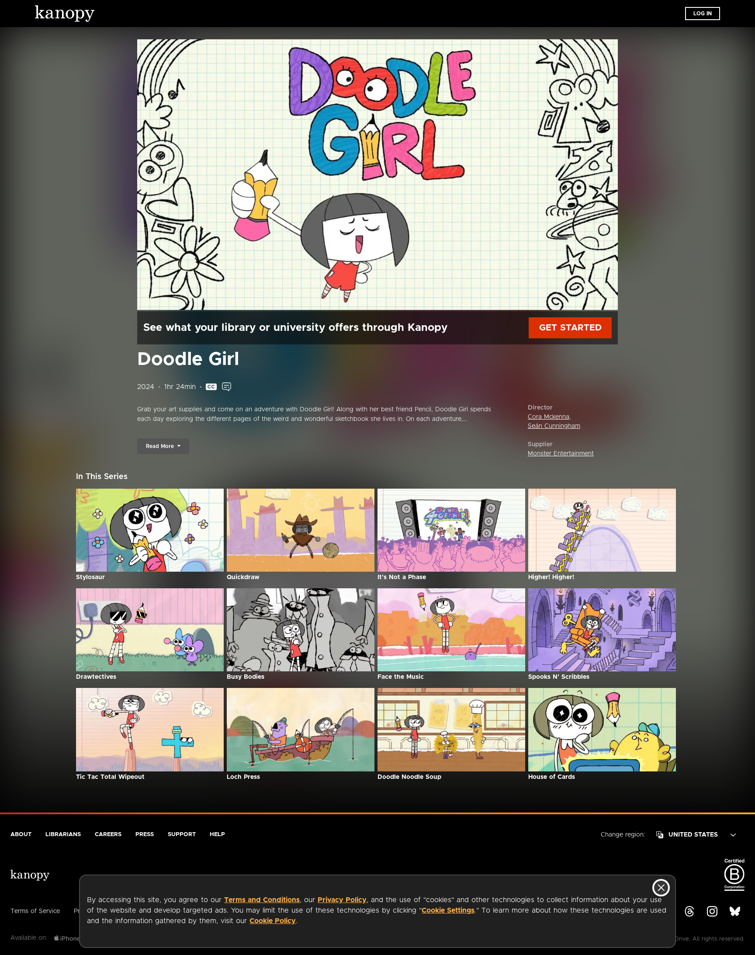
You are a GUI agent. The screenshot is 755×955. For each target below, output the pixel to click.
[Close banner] (661, 888)
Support (182, 834)
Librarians (63, 834)
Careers (108, 834)
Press (144, 834)
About (20, 834)
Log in (702, 13)
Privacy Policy (342, 899)
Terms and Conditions (262, 899)
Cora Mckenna (548, 417)
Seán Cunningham (554, 426)
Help (217, 834)
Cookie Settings (448, 910)
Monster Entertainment (561, 454)
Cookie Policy (272, 920)
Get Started (570, 327)
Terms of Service (35, 911)
